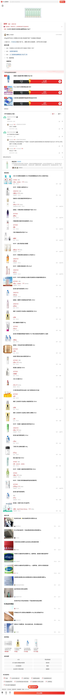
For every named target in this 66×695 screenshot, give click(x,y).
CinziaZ (11, 124)
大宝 (18, 659)
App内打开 (34, 687)
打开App (62, 1)
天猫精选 (13, 42)
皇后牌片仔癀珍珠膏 (18, 669)
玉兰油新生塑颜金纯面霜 (18, 662)
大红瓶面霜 (18, 666)
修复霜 (47, 662)
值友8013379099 (11, 117)
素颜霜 (47, 669)
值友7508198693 (11, 132)
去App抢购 (39, 693)
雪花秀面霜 (47, 659)
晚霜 (47, 666)
